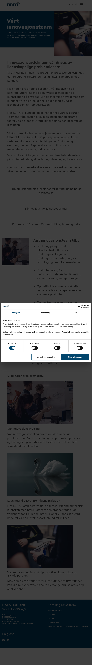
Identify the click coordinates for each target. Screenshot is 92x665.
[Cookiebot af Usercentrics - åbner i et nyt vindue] (79, 306)
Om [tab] (76, 313)
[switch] (35, 348)
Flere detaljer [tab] (46, 313)
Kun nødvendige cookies (45, 357)
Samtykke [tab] (16, 313)
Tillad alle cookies (75, 357)
